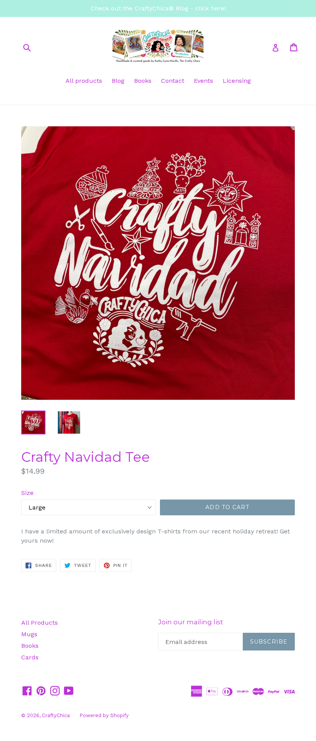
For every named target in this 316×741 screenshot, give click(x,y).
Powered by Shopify (104, 715)
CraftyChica (56, 715)
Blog (118, 80)
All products (84, 80)
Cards (30, 657)
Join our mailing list (190, 622)
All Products (39, 622)
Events (203, 80)
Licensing (237, 80)
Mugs (29, 634)
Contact (172, 80)
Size (27, 492)
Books (142, 80)
